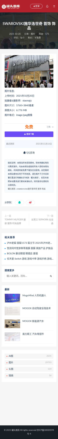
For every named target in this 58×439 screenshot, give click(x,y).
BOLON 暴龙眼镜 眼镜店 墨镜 (22, 253)
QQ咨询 (30, 153)
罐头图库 (11, 189)
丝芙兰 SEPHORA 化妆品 (42, 222)
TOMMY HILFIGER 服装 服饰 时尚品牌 (15, 222)
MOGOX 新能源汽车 (33, 321)
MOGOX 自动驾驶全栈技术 (36, 308)
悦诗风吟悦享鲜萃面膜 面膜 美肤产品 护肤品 (30, 248)
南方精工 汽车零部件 (33, 334)
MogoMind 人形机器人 (34, 295)
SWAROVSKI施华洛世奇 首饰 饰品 (31, 189)
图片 (33, 34)
